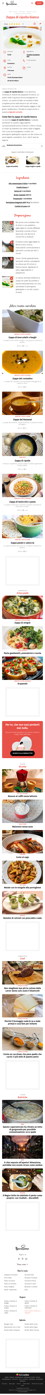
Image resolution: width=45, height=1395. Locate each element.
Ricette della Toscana (32, 1330)
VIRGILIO (12, 1377)
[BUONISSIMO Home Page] (11, 3)
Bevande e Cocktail (31, 1287)
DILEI (20, 1379)
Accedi (39, 3)
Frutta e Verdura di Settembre (31, 1307)
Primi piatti (22, 592)
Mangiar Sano (8, 1324)
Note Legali (12, 1383)
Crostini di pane (21, 206)
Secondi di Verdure (31, 1278)
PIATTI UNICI (22, 885)
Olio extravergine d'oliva (18, 184)
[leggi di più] (42, 146)
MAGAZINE (22, 1193)
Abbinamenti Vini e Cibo (12, 1327)
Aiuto (22, 1385)
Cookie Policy (26, 1383)
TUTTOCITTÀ (15, 1379)
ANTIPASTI (22, 915)
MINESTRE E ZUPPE (31, 12)
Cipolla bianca (22, 187)
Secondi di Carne (30, 1284)
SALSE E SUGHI (22, 824)
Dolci (26, 1290)
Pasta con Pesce (9, 1281)
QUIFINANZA (32, 1379)
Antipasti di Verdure (10, 1275)
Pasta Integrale (9, 1287)
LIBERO (7, 1377)
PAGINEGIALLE (19, 1377)
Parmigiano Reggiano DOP (16, 202)
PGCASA (38, 1377)
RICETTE (15, 12)
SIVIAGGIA (25, 1379)
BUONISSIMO (39, 1379)
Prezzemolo (17, 199)
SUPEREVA (22, 1381)
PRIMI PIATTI (22, 12)
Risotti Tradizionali (10, 1290)
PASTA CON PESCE (22, 650)
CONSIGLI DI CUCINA (22, 985)
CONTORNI (22, 854)
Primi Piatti (8, 1278)
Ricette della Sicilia (31, 1324)
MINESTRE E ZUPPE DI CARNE (22, 416)
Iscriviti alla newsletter (22, 753)
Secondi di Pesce (30, 1281)
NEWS (22, 1124)
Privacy (19, 1383)
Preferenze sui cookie (37, 1383)
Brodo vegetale (20, 195)
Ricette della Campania (12, 1330)
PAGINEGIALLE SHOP (29, 1377)
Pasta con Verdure (10, 1284)
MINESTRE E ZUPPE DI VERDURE (23, 13)
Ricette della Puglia (31, 1327)
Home (10, 12)
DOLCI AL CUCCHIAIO (22, 793)
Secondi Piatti (29, 1275)
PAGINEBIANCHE (6, 1379)
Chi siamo (4, 1383)
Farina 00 (17, 191)
